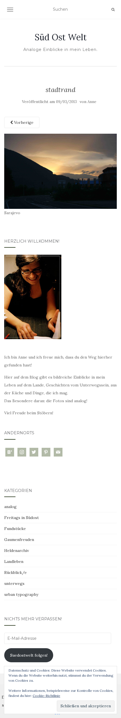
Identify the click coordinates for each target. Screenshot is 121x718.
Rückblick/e (15, 572)
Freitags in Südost (21, 517)
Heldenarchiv (16, 550)
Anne (92, 101)
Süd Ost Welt (61, 37)
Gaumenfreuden (19, 539)
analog (10, 506)
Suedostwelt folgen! (29, 655)
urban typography (21, 594)
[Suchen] (113, 9)
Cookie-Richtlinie (46, 696)
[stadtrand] (60, 170)
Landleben (13, 561)
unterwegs (14, 583)
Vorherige (23, 122)
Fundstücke (15, 528)
